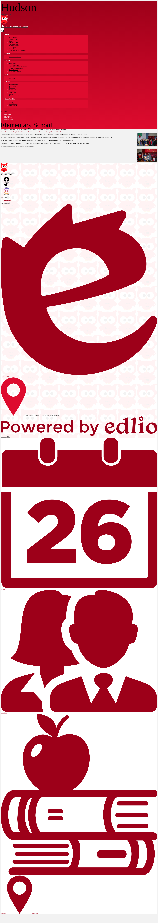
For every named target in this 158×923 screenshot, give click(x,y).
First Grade (12, 88)
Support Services (13, 44)
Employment (7, 200)
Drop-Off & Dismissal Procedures (18, 66)
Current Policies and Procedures (17, 50)
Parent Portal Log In (14, 65)
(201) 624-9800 (54, 415)
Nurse (10, 41)
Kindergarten (12, 86)
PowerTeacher (7, 117)
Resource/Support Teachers (16, 95)
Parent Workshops (13, 104)
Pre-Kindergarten (13, 84)
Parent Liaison (12, 47)
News (2, 129)
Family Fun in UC (13, 70)
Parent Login (7, 114)
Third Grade (12, 91)
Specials (11, 94)
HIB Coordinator (13, 42)
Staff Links (12, 78)
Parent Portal (12, 63)
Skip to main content (6, 14)
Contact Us (12, 49)
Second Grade (12, 89)
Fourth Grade (12, 92)
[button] (7, 34)
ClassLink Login (8, 119)
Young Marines (13, 105)
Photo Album (12, 102)
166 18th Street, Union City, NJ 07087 (36, 415)
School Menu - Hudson (15, 57)
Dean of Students (13, 39)
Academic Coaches (14, 45)
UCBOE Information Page (16, 68)
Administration (13, 37)
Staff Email (7, 116)
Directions (35, 913)
